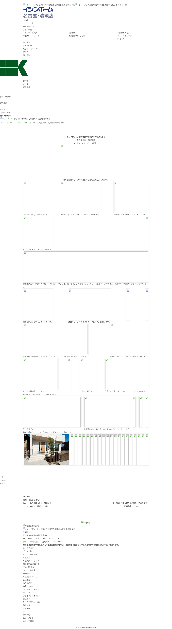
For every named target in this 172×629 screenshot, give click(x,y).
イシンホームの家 (30, 33)
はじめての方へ (29, 23)
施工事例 (26, 42)
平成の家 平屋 (123, 33)
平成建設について (30, 26)
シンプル (86, 143)
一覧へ (2, 480)
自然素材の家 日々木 (76, 36)
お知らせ (26, 608)
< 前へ (2, 477)
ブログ (25, 52)
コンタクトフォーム (31, 589)
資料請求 (26, 592)
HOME (25, 20)
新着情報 (26, 605)
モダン (77, 143)
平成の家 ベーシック (31, 36)
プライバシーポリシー (32, 595)
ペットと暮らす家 (124, 36)
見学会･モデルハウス (31, 48)
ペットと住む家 (29, 570)
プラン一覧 (27, 29)
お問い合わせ (28, 586)
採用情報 (26, 55)
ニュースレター (29, 618)
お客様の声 (27, 45)
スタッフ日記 (28, 621)
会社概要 (26, 580)
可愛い (95, 143)
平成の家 (72, 33)
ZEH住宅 (120, 39)
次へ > (2, 483)
